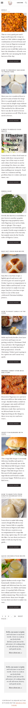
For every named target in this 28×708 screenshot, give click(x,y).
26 (15, 616)
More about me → (15, 652)
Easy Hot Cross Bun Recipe (12, 251)
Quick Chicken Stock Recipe (13, 556)
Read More (14, 61)
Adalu (4, 10)
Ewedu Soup (6, 191)
